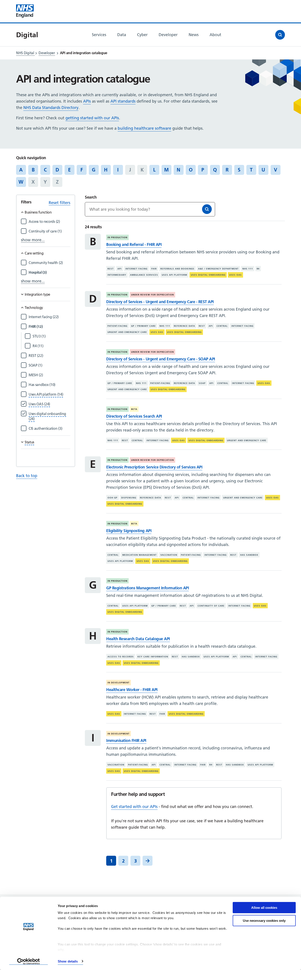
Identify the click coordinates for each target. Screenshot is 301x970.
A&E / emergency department (218, 268)
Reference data (184, 326)
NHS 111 (247, 268)
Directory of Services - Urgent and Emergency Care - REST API (160, 301)
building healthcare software (144, 128)
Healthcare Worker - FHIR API (131, 689)
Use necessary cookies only (264, 920)
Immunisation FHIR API (126, 740)
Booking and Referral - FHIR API (134, 244)
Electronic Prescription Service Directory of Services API (154, 467)
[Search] (207, 209)
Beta (134, 409)
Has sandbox (249, 554)
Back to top (26, 475)
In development (119, 682)
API (119, 268)
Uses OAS (235, 274)
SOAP (202, 383)
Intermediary (117, 274)
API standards (123, 101)
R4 (258, 268)
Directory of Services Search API (134, 416)
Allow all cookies (264, 907)
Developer (47, 53)
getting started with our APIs (92, 117)
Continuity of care (211, 605)
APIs (87, 101)
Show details (68, 961)
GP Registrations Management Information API (147, 587)
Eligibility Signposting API (128, 530)
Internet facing (136, 268)
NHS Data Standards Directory (50, 107)
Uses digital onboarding (208, 274)
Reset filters (59, 202)
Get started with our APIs (134, 806)
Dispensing (128, 497)
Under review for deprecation (152, 294)
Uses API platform (174, 274)
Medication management (139, 554)
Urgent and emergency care (127, 332)
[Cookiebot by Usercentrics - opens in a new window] (28, 961)
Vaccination (168, 554)
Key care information (152, 656)
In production (117, 237)
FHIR (154, 268)
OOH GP (112, 497)
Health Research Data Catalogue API (138, 638)
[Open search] (280, 35)
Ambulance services (144, 274)
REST (111, 268)
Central (222, 326)
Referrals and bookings (177, 268)
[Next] (147, 861)
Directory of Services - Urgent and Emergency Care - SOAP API (160, 358)
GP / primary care (143, 326)
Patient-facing (117, 326)
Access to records (121, 656)
